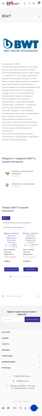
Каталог (6, 332)
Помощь (6, 368)
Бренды (6, 350)
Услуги (5, 344)
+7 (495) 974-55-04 (21, 376)
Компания (7, 356)
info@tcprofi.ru (22, 381)
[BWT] (21, 45)
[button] (10, 276)
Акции (5, 338)
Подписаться (32, 319)
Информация (9, 362)
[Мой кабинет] (34, 4)
